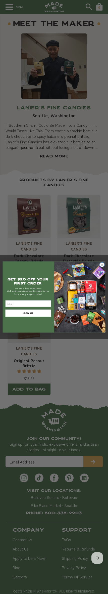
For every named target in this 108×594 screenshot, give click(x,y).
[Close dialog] (102, 265)
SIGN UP (28, 313)
